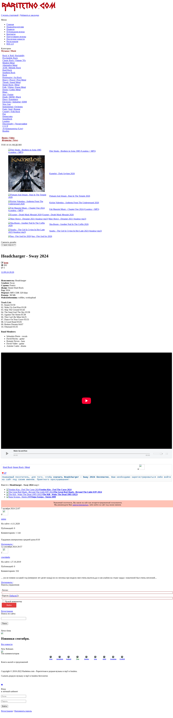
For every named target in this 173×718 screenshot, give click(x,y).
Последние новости (15, 39)
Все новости (7, 644)
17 (4, 473)
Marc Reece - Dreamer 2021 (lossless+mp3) (67, 219)
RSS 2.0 (10, 44)
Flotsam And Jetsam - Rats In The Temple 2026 (69, 196)
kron (6, 263)
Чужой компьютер (13, 601)
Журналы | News (10, 140)
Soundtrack (7, 119)
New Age (6, 104)
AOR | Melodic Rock (11, 68)
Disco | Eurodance (10, 99)
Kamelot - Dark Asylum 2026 (62, 173)
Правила (10, 29)
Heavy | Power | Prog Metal (14, 80)
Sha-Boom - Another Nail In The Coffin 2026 (69, 224)
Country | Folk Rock (11, 111)
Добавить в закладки (29, 15)
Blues (4, 92)
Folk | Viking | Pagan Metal (14, 87)
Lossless (6, 121)
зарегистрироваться (80, 505)
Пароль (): (10, 595)
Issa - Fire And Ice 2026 (41, 236)
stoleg (3, 519)
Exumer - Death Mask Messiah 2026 (58, 214)
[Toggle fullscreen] (166, 453)
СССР (5, 126)
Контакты (11, 34)
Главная (10, 24)
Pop (4, 114)
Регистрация (12, 41)
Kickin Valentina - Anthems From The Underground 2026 (74, 202)
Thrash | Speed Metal (11, 82)
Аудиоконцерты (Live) (12, 128)
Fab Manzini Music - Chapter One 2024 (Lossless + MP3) (74, 209)
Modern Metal (8, 63)
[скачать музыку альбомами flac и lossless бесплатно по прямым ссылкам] (28, 11)
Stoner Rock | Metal (10, 85)
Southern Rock (8, 72)
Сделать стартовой (9, 15)
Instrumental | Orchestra (12, 107)
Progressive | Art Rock (12, 77)
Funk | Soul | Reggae (11, 109)
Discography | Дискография (14, 124)
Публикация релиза (15, 32)
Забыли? (14, 595)
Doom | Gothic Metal (11, 89)
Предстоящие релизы (16, 36)
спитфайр (5, 557)
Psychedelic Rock (10, 58)
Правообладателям (15, 27)
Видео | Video (8, 138)
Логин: (5, 590)
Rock (4, 75)
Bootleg (5, 131)
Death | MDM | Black (11, 97)
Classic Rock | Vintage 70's (14, 60)
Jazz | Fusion (7, 94)
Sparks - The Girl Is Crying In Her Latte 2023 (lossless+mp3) (75, 231)
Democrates (7, 116)
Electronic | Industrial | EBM (14, 102)
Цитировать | (7, 544)
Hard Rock (7, 70)
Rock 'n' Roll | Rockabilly (13, 55)
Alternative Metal (9, 65)
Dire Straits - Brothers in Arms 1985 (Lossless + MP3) (72, 151)
